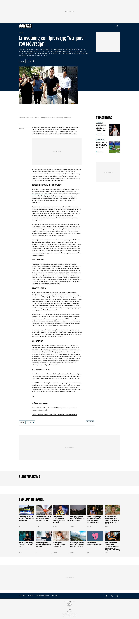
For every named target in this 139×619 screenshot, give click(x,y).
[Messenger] (33, 61)
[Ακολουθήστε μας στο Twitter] (112, 596)
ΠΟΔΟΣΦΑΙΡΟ (100, 139)
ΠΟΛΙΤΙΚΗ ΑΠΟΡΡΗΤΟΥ (43, 595)
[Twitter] (30, 61)
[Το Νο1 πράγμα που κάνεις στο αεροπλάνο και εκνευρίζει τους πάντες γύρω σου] (43, 510)
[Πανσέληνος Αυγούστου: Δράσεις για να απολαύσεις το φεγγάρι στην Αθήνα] (78, 510)
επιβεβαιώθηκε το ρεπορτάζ (41, 194)
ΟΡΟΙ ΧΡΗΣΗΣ (22, 595)
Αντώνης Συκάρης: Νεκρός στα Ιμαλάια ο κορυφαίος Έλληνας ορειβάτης (54, 414)
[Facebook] (27, 61)
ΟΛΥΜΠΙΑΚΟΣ (90, 421)
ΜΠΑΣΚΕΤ (99, 122)
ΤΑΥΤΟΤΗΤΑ (31, 595)
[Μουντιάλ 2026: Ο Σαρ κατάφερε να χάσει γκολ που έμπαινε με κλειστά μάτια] (114, 147)
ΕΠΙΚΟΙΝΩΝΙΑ (54, 595)
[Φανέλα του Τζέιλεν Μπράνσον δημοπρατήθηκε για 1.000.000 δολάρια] (114, 130)
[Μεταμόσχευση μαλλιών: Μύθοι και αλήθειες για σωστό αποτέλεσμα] (43, 536)
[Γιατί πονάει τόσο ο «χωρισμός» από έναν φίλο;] (95, 536)
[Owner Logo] (69, 604)
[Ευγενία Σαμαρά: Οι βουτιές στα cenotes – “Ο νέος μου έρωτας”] (26, 536)
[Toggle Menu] (117, 26)
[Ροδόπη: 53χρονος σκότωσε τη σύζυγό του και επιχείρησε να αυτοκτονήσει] (26, 510)
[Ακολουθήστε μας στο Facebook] (106, 596)
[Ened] (69, 611)
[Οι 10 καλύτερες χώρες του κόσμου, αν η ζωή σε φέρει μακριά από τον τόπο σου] (78, 536)
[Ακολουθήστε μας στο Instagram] (117, 596)
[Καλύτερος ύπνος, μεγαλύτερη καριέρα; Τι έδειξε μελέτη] (61, 536)
